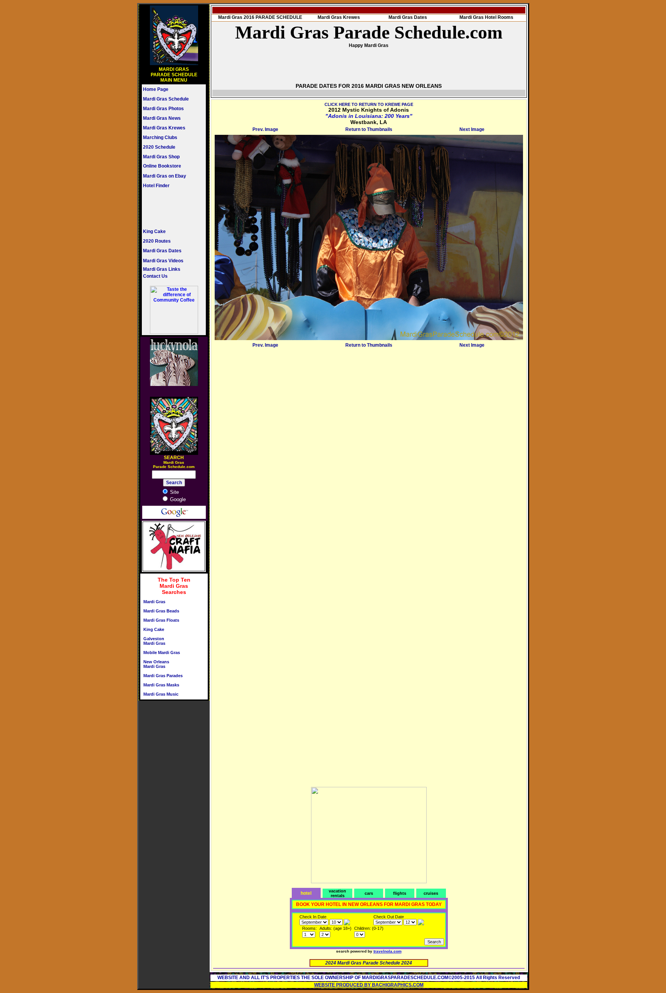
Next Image (471, 129)
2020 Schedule (159, 147)
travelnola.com (387, 951)
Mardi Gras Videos (163, 260)
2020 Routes (157, 241)
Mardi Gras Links (161, 269)
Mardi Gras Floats (161, 620)
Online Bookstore (162, 166)
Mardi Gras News (162, 118)
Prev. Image (265, 129)
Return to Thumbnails (368, 129)
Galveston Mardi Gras (154, 641)
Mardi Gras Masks (161, 685)
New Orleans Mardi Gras (156, 664)
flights (399, 893)
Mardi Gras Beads (161, 611)
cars (369, 893)
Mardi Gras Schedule (166, 99)
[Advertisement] (166, 208)
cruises (431, 893)
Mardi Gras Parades (163, 675)
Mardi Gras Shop (161, 156)
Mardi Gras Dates (162, 250)
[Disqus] (369, 446)
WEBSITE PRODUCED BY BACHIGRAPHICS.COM (369, 985)
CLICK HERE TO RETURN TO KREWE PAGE (369, 104)
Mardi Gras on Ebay (164, 176)
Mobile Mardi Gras (161, 652)
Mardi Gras (154, 601)
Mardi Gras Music (160, 694)
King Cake (154, 231)
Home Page (155, 89)
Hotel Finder (156, 185)
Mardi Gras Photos (163, 108)
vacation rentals (337, 893)
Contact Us (155, 276)
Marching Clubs (160, 137)
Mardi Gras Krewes (164, 128)
